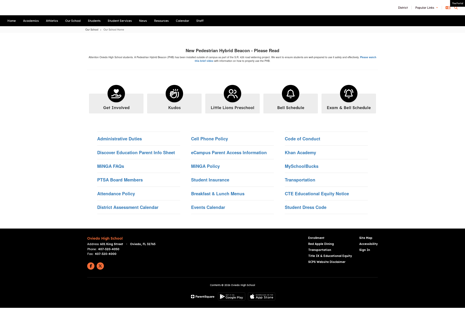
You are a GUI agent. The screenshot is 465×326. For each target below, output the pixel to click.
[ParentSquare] (202, 296)
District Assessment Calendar (127, 207)
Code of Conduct (302, 138)
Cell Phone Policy (209, 138)
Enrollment (316, 238)
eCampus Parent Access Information (229, 152)
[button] (426, 7)
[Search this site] (456, 7)
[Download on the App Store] (261, 296)
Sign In (364, 250)
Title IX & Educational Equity (330, 256)
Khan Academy (300, 152)
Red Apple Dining (321, 244)
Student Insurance (210, 180)
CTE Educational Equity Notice (317, 193)
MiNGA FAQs (110, 166)
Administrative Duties (119, 138)
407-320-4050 (108, 249)
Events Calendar (208, 207)
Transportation (300, 180)
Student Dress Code (305, 207)
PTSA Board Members (120, 180)
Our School (91, 29)
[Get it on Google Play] (231, 296)
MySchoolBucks (301, 166)
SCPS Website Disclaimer (326, 262)
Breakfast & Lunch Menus (217, 193)
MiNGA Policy (205, 166)
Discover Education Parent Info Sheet (136, 152)
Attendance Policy (116, 193)
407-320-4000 (105, 254)
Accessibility (368, 244)
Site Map (365, 238)
